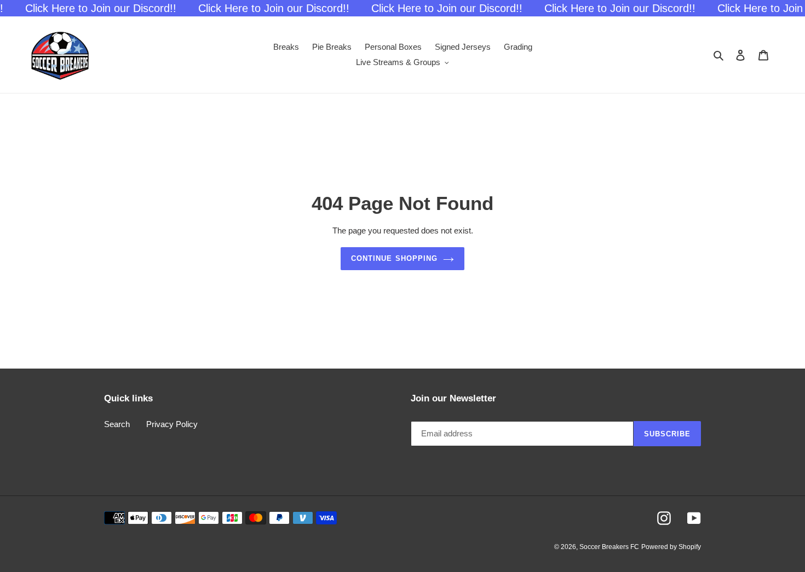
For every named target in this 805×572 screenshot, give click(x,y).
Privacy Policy (172, 424)
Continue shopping (394, 258)
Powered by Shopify (671, 547)
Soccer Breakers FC (609, 547)
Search (117, 424)
